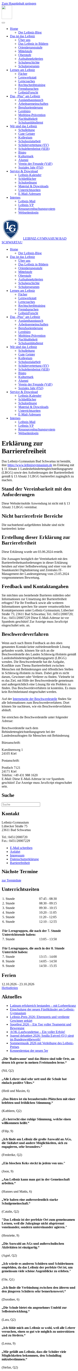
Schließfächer (27, 178)
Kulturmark (25, 156)
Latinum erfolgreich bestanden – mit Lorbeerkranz (43, 1005)
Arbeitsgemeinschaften (33, 103)
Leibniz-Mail (26, 201)
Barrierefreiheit (20, 863)
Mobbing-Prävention (32, 115)
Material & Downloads (33, 186)
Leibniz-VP (26, 205)
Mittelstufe (25, 51)
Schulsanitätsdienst (30, 122)
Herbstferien (10, 988)
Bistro (22, 152)
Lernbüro (24, 111)
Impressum (17, 855)
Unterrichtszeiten (29, 190)
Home (14, 28)
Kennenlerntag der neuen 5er (29, 1050)
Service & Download (24, 171)
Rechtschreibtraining (31, 85)
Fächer (22, 73)
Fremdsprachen (28, 88)
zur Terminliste (11, 880)
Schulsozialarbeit (29, 141)
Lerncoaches (26, 81)
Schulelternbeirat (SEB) (34, 148)
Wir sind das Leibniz (23, 126)
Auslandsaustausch (30, 100)
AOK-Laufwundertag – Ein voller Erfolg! (37, 1032)
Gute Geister (26, 133)
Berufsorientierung (30, 107)
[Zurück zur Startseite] (7, 18)
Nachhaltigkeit (27, 118)
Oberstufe (24, 55)
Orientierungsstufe (30, 47)
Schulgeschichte (29, 62)
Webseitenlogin (28, 212)
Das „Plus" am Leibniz (25, 96)
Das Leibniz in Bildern (33, 43)
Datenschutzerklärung (24, 859)
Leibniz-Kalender (29, 175)
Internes (15, 197)
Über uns (24, 40)
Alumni (23, 160)
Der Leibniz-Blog (30, 32)
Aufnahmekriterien (30, 58)
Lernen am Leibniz (22, 70)
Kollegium (25, 137)
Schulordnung (27, 182)
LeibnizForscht (28, 92)
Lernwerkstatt (27, 77)
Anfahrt (15, 851)
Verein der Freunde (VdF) (35, 163)
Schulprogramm (28, 66)
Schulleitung (26, 130)
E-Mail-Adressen (29, 193)
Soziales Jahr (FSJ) (30, 167)
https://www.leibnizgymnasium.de (29, 465)
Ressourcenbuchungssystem (36, 208)
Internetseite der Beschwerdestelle (35, 699)
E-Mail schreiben (21, 848)
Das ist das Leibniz (22, 36)
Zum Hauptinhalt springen (19, 3)
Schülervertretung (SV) (33, 145)
